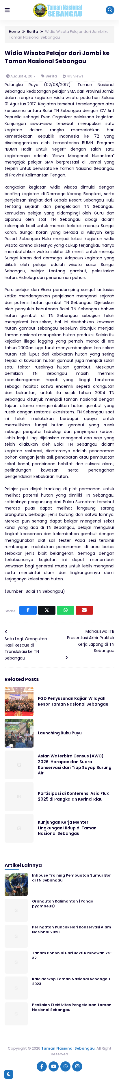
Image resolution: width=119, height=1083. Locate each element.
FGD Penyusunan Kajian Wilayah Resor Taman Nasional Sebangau (73, 701)
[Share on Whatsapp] (65, 610)
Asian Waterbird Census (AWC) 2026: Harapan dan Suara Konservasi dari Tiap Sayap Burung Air (74, 764)
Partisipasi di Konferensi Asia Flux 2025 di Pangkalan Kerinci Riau (73, 796)
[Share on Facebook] (28, 610)
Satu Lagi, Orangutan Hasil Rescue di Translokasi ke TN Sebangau (26, 648)
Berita (51, 76)
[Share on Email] (84, 610)
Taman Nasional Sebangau (68, 1048)
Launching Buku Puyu (60, 733)
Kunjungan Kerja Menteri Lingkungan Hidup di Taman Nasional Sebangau (67, 827)
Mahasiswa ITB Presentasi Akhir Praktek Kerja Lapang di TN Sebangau (90, 640)
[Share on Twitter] (46, 610)
